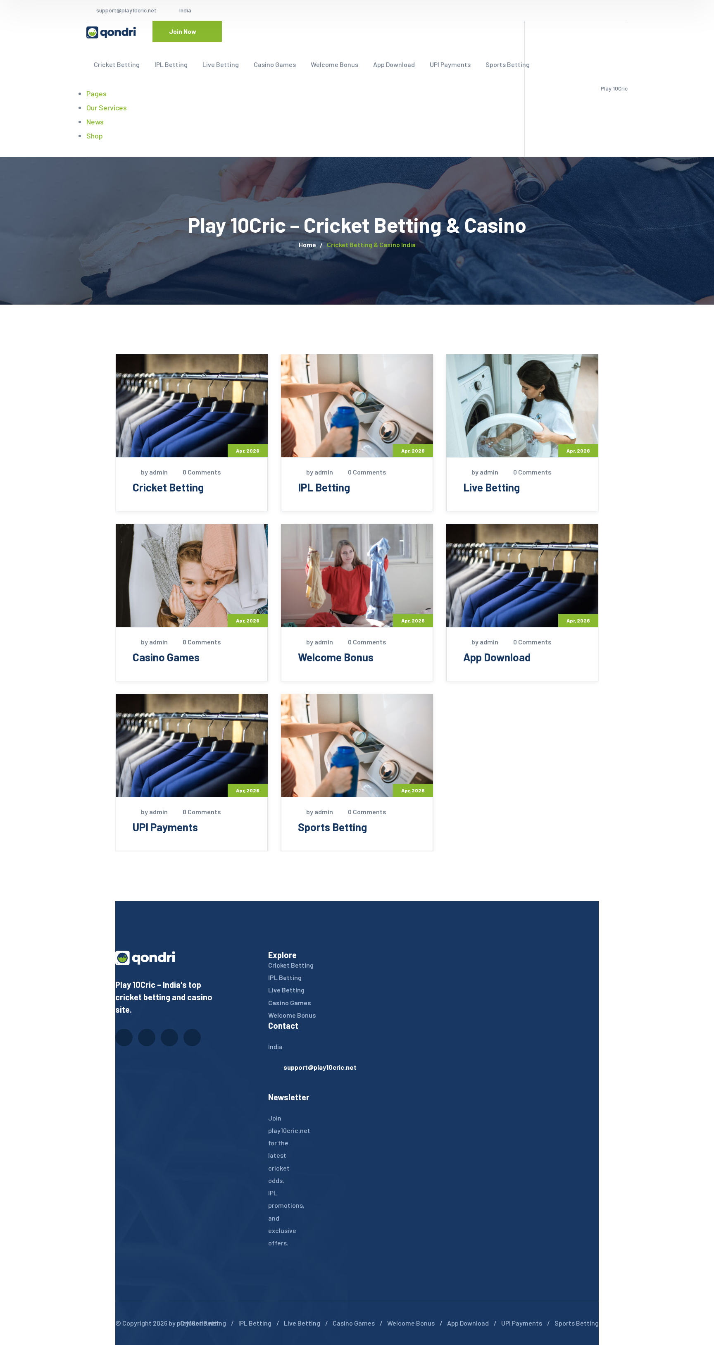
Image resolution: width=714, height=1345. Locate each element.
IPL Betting (324, 487)
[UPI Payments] (192, 745)
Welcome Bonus (336, 657)
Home (307, 244)
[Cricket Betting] (192, 405)
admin (158, 472)
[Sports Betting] (357, 745)
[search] (91, 150)
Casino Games (166, 657)
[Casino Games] (192, 575)
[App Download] (522, 575)
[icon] (579, 10)
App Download (497, 657)
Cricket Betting (168, 487)
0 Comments (202, 472)
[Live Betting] (522, 405)
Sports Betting (332, 826)
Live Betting (491, 487)
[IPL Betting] (357, 405)
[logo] (111, 31)
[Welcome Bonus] (357, 575)
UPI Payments (165, 826)
